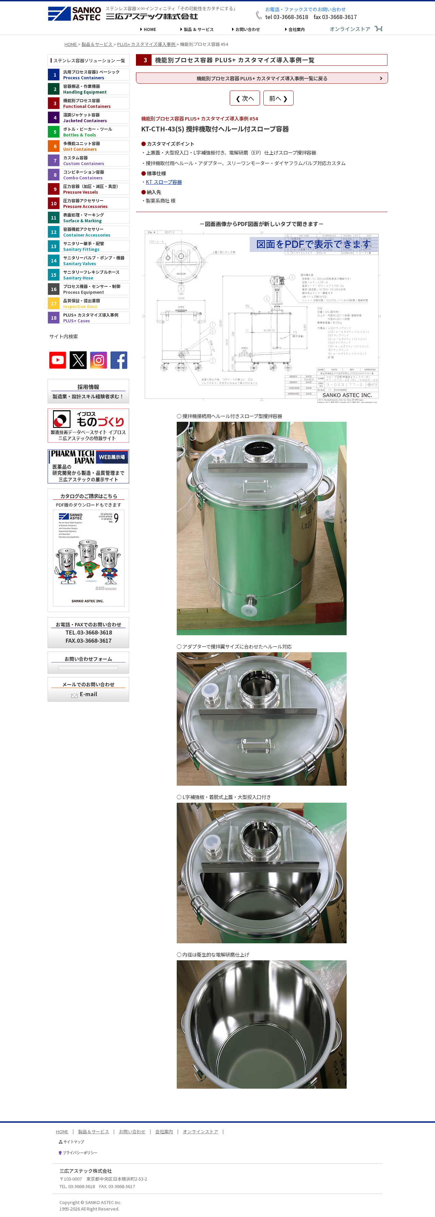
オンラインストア (350, 28)
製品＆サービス (93, 1131)
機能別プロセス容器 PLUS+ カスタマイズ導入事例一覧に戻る (262, 78)
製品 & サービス (199, 29)
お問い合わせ (248, 29)
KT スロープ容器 (164, 181)
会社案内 (297, 29)
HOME (150, 29)
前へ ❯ (278, 98)
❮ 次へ (245, 98)
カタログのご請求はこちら (88, 495)
